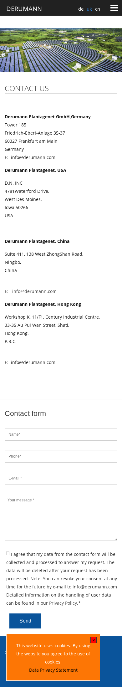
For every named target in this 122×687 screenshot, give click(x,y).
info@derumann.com (34, 291)
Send (25, 620)
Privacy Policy (63, 603)
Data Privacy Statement (53, 670)
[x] (93, 640)
